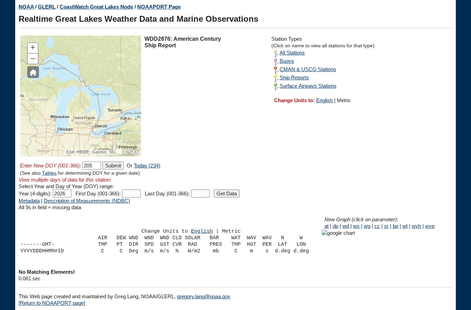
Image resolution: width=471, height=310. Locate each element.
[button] (33, 72)
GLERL (47, 7)
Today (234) (147, 165)
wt (405, 226)
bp (395, 226)
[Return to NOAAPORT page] (52, 303)
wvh (416, 226)
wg (367, 226)
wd (345, 226)
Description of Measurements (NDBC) (87, 201)
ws (356, 226)
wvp (429, 226)
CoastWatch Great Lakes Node (96, 7)
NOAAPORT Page (159, 7)
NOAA (26, 7)
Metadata (29, 201)
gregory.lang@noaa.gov (203, 296)
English (324, 100)
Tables (49, 173)
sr (386, 226)
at (326, 226)
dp (335, 226)
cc (377, 226)
